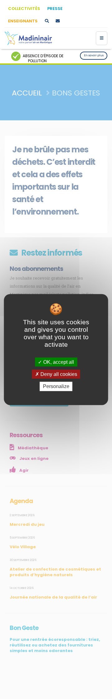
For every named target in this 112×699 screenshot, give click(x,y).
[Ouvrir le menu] (101, 38)
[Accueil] (28, 38)
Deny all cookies (58, 374)
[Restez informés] (57, 21)
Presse (55, 9)
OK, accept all (58, 362)
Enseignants (23, 21)
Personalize (56, 386)
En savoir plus (94, 55)
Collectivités (24, 9)
